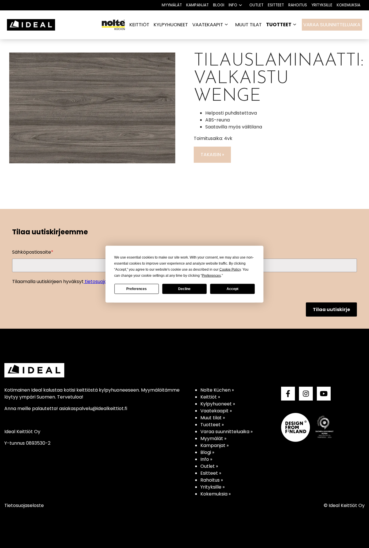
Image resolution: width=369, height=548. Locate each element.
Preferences (136, 289)
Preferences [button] (211, 275)
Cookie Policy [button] (230, 269)
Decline (184, 289)
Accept (232, 289)
